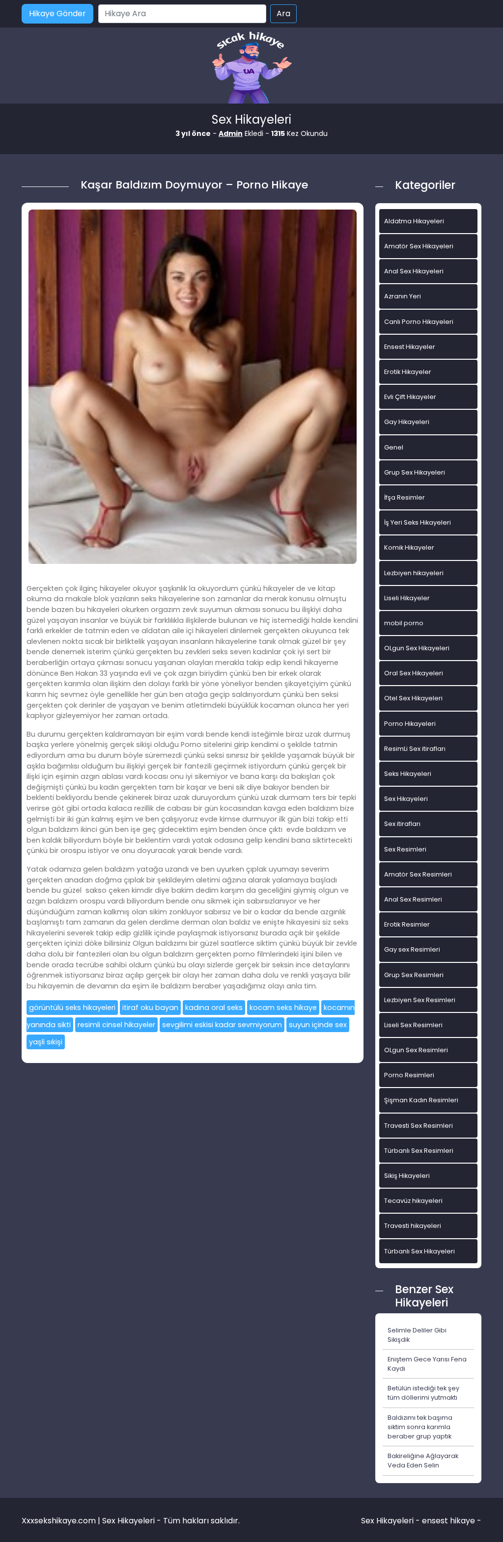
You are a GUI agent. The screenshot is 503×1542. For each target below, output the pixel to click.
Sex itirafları (402, 824)
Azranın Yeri (402, 296)
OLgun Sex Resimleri (416, 1050)
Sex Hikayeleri (406, 799)
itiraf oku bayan (150, 1007)
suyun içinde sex (318, 1025)
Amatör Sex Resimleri (418, 874)
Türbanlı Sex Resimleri (418, 1150)
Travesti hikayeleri (412, 1226)
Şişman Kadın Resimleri (421, 1100)
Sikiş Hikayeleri (407, 1175)
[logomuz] (251, 68)
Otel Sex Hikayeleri (413, 698)
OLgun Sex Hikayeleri (416, 648)
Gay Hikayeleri (406, 422)
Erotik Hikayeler (407, 372)
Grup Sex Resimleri (414, 975)
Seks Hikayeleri (407, 774)
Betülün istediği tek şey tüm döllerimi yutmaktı (423, 1393)
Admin (231, 133)
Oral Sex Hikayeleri (413, 673)
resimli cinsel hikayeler (116, 1025)
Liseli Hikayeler (407, 598)
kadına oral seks (214, 1007)
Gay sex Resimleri (412, 949)
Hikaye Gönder (57, 13)
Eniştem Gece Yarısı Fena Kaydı (427, 1364)
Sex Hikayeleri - (391, 1520)
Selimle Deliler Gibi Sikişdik (417, 1335)
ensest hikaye (448, 1520)
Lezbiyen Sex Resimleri (419, 1000)
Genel (393, 447)
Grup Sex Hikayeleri (414, 472)
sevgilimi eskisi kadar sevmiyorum (222, 1025)
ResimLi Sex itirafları (415, 748)
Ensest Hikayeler (409, 347)
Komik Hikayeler (409, 547)
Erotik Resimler (407, 924)
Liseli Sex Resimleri (413, 1025)
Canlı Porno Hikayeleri (418, 322)
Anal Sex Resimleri (413, 899)
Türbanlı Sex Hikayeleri (419, 1251)
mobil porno (403, 623)
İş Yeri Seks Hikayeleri (417, 522)
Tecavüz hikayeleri (413, 1200)
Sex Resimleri (405, 849)
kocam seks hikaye (283, 1007)
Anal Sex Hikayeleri (414, 271)
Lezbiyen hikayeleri (414, 573)
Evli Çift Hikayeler (410, 397)
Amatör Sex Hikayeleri (418, 246)
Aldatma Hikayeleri (414, 221)
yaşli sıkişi (45, 1042)
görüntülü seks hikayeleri (72, 1007)
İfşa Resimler (404, 497)
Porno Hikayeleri (410, 723)
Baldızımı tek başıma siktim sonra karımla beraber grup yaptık (420, 1426)
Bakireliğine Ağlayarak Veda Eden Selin (423, 1460)
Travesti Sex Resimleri (418, 1125)
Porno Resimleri (409, 1075)
